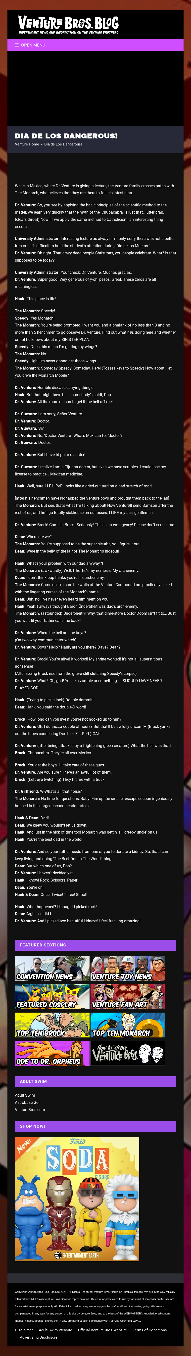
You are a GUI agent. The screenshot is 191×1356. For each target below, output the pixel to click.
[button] (30, 45)
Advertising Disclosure (38, 1337)
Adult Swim (25, 1095)
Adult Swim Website (55, 1330)
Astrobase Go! (27, 1102)
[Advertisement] (95, 88)
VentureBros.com (30, 1109)
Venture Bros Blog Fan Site (43, 1291)
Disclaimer (24, 1330)
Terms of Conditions (150, 1330)
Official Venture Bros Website (102, 1330)
